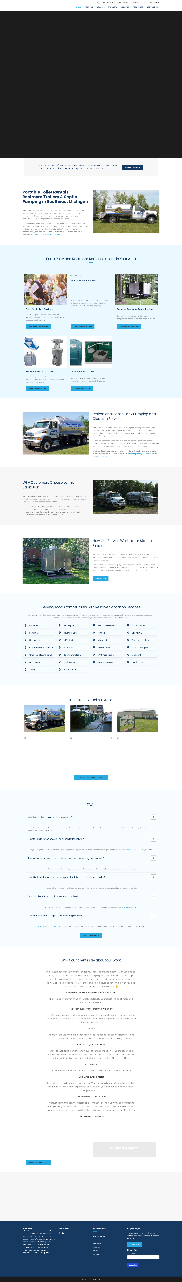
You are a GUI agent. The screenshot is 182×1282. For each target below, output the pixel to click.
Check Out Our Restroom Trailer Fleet (91, 778)
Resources (96, 1247)
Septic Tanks (97, 1243)
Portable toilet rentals (83, 326)
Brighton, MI (137, 632)
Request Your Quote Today (38, 1162)
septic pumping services (139, 454)
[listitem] (55, 1142)
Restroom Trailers (99, 1236)
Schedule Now (100, 578)
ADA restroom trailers (132, 907)
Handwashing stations (37, 388)
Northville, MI (35, 640)
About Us (96, 1254)
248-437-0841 (108, 3)
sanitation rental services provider (47, 234)
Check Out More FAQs (91, 935)
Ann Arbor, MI (70, 669)
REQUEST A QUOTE (132, 167)
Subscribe (133, 1265)
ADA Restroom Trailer (82, 388)
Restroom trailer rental (129, 326)
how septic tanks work (101, 456)
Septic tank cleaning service (48, 926)
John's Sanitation (95, 1279)
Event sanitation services (38, 326)
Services (95, 1251)
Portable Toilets (98, 1240)
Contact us (130, 850)
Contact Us (134, 1244)
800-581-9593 (124, 3)
